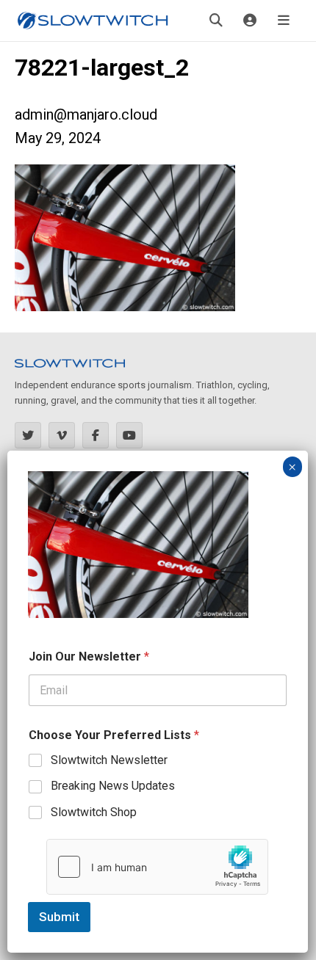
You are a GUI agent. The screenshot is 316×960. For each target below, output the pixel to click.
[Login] (250, 20)
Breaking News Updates (113, 786)
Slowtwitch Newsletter (109, 760)
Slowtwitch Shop (94, 812)
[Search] (216, 20)
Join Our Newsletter (89, 656)
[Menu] (283, 20)
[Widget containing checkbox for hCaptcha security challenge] (157, 867)
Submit (59, 916)
